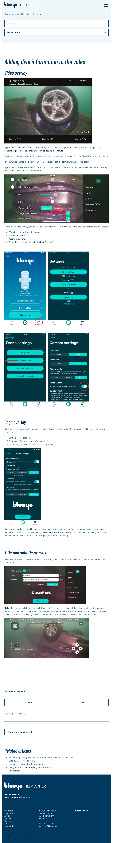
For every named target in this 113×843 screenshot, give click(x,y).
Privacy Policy (81, 810)
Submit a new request (20, 731)
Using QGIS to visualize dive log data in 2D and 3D (31, 767)
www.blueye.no (11, 794)
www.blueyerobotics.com (17, 797)
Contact (8, 820)
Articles (7, 815)
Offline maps (14, 770)
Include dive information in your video (26, 764)
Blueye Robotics (11, 14)
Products (8, 810)
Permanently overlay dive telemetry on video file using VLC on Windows (41, 757)
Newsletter (9, 825)
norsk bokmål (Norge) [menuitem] (36, 839)
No (83, 702)
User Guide (26, 14)
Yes (30, 702)
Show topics (13, 32)
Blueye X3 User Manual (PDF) (22, 760)
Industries (9, 813)
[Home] (18, 5)
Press (7, 823)
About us (8, 818)
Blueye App (38, 14)
